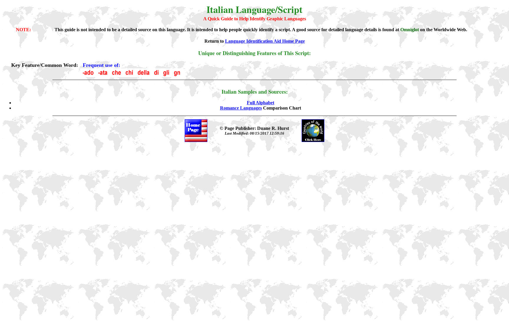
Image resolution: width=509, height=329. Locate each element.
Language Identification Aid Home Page (265, 41)
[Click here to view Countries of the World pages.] (313, 140)
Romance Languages (241, 107)
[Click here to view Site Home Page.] (196, 140)
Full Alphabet (260, 102)
